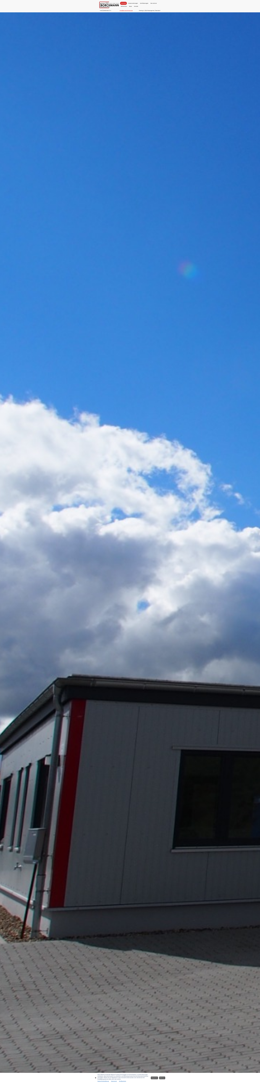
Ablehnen (162, 1078)
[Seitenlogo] (109, 5)
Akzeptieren (154, 1078)
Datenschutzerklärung (103, 1081)
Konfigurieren (122, 1081)
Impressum (114, 1081)
